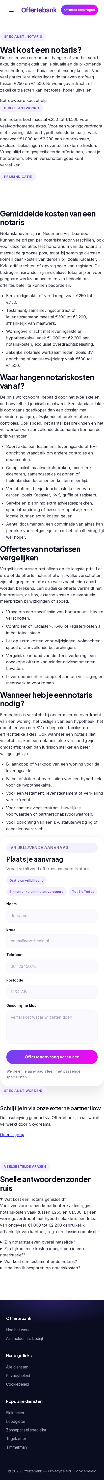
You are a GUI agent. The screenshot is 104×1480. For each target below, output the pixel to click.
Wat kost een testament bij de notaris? (40, 1261)
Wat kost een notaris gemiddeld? (35, 1199)
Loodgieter (15, 1421)
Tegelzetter (16, 1438)
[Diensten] (11, 10)
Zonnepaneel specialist (26, 1430)
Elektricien (15, 1412)
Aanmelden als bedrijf (24, 1338)
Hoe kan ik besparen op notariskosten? (42, 1267)
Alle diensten (17, 1367)
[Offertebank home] (39, 10)
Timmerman (16, 1447)
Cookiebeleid (17, 1384)
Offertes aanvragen (79, 10)
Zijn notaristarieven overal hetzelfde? (39, 1242)
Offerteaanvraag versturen (52, 1056)
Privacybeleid (18, 1375)
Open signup (12, 1134)
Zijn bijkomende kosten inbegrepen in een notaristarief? (42, 1252)
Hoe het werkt (18, 1329)
